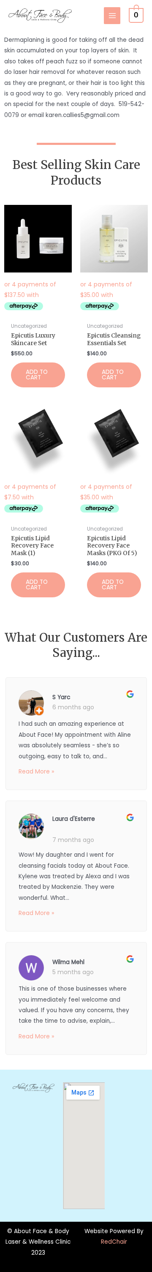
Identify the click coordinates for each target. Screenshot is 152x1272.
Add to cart (37, 375)
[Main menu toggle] (112, 15)
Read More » (36, 771)
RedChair (114, 1242)
